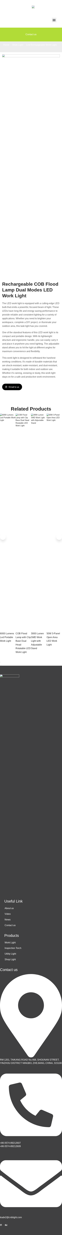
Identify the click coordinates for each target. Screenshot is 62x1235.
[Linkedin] (1, 1224)
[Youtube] (6, 1224)
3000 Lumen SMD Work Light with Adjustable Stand (37, 641)
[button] (54, 20)
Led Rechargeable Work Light (41, 45)
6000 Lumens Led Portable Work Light (7, 637)
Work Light (17, 45)
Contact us (31, 34)
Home (6, 45)
